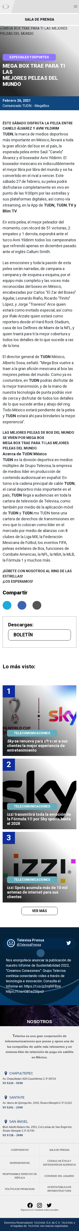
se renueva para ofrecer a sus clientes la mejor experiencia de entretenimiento (37, 745)
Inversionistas (20, 1163)
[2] (39, 794)
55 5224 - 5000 (13, 1083)
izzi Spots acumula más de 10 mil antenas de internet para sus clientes (37, 892)
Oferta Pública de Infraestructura (59, 1189)
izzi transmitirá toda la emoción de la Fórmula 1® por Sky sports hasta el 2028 (39, 819)
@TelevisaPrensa (29, 944)
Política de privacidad (20, 1189)
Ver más (39, 911)
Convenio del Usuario (59, 1176)
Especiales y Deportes (29, 57)
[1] (39, 720)
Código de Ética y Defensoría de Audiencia (59, 1163)
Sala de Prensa (59, 1150)
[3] (39, 867)
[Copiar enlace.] (36, 605)
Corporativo (20, 1150)
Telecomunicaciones (32, 733)
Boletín (23, 634)
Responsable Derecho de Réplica (20, 1176)
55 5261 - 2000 (13, 1107)
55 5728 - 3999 (13, 1135)
